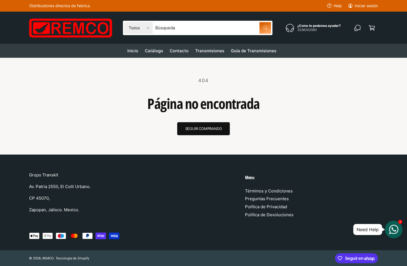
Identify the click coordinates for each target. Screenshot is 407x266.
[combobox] (213, 28)
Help (338, 5)
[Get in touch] (357, 28)
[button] (372, 28)
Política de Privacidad (266, 206)
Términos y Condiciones (269, 191)
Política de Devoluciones (269, 214)
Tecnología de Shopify (72, 258)
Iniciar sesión (366, 5)
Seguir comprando (203, 128)
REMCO (47, 258)
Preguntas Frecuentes (267, 198)
